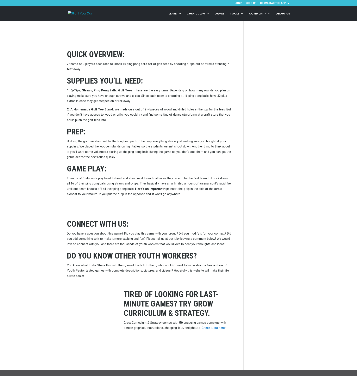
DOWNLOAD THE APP (273, 3)
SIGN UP (251, 3)
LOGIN (239, 3)
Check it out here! (214, 328)
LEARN (173, 14)
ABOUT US (283, 14)
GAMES (220, 14)
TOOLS (234, 14)
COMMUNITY (258, 14)
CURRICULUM (196, 14)
